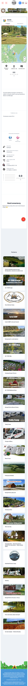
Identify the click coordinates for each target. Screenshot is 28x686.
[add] (23, 219)
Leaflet (12, 62)
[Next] (24, 35)
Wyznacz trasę (6, 69)
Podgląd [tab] (8, 23)
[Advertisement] (14, 83)
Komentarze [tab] (20, 23)
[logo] (14, 2)
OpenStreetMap (18, 62)
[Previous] (3, 35)
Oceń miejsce (22, 68)
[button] (14, 53)
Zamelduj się (14, 68)
